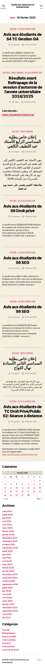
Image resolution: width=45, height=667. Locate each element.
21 (28, 491)
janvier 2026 (8, 534)
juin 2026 (6, 518)
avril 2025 (7, 561)
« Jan (5, 499)
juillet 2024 (7, 587)
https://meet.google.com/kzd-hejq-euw (20, 454)
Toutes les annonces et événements (22, 6)
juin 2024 (6, 591)
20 (22, 491)
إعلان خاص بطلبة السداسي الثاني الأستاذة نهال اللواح (22, 363)
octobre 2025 (8, 544)
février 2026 (8, 531)
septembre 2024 (10, 584)
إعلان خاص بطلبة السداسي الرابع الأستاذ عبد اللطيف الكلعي (22, 141)
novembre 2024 (9, 578)
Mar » (39, 499)
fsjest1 (16, 152)
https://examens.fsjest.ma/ (18, 114)
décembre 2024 (9, 574)
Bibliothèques (8, 633)
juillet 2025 (7, 551)
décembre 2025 (9, 538)
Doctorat (6, 643)
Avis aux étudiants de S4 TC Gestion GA (22, 36)
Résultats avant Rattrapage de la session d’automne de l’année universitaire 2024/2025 (22, 87)
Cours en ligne (9, 640)
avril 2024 (7, 597)
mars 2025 (7, 564)
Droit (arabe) (17, 72)
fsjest (17, 102)
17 (5, 491)
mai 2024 (6, 594)
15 (34, 488)
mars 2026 (7, 528)
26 (17, 495)
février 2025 (8, 568)
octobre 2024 (8, 581)
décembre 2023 (9, 607)
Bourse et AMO (9, 636)
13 (22, 488)
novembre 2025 (9, 541)
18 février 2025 (31, 45)
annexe (17, 45)
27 (22, 495)
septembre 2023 (10, 611)
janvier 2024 (8, 604)
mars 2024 (7, 601)
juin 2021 (6, 617)
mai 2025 (6, 558)
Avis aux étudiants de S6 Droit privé (22, 208)
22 (34, 491)
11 (11, 488)
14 (28, 488)
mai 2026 (6, 521)
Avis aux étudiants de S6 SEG (22, 260)
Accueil (13, 29)
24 (5, 495)
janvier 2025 (8, 571)
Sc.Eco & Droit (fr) (26, 29)
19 (16, 491)
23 (40, 491)
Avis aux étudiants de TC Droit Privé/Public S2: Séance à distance (22, 411)
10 (5, 488)
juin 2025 (6, 554)
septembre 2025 (10, 548)
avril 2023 (7, 614)
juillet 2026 (7, 514)
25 (11, 495)
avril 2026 (7, 524)
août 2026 (7, 511)
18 (11, 491)
